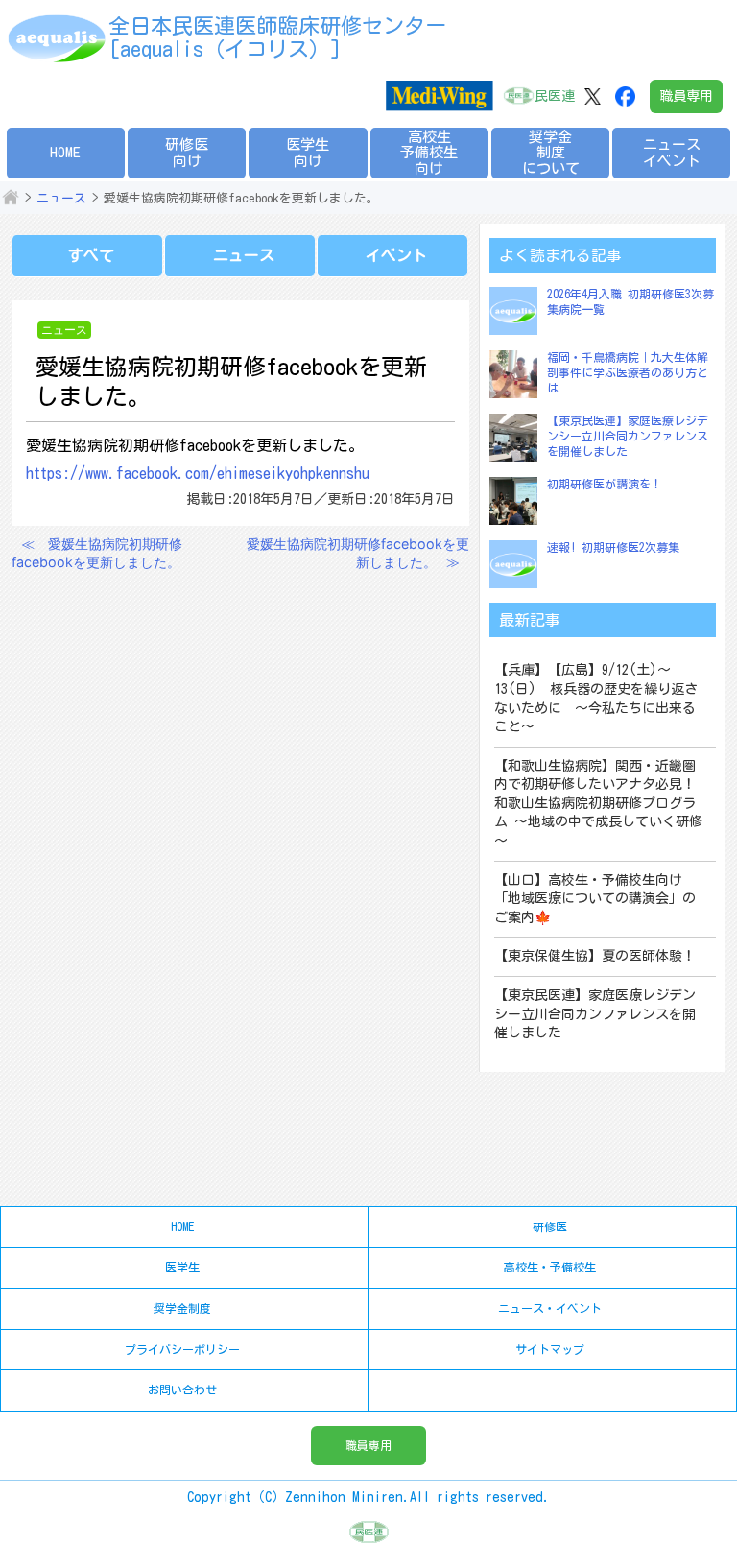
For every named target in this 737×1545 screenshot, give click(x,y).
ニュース (61, 198)
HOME (65, 152)
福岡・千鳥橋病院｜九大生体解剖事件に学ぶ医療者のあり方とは (627, 371)
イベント (396, 255)
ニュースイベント (672, 152)
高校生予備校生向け (429, 153)
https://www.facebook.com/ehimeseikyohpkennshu (197, 473)
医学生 (182, 1266)
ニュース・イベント (550, 1308)
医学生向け (307, 152)
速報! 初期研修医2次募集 (613, 547)
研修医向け (186, 152)
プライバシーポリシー (182, 1349)
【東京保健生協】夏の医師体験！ (595, 956)
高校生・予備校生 (550, 1266)
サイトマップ (549, 1349)
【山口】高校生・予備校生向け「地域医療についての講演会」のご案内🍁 (595, 898)
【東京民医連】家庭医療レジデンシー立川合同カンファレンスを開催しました (627, 435)
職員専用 (686, 96)
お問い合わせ (182, 1389)
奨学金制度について (551, 153)
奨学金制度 (182, 1308)
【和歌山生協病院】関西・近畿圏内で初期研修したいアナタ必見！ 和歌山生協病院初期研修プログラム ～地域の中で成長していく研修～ (598, 803)
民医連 (555, 96)
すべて (91, 255)
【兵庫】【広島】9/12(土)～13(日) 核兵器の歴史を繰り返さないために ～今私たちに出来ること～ (596, 698)
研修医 (550, 1226)
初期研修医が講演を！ (604, 483)
